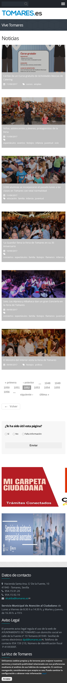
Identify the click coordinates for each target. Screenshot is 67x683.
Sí (8, 433)
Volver (14, 406)
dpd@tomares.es (33, 639)
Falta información (33, 433)
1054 (47, 387)
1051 (17, 387)
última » (44, 394)
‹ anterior (28, 382)
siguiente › (26, 394)
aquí (44, 673)
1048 (47, 383)
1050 (7, 387)
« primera (10, 382)
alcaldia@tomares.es (17, 598)
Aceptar (7, 679)
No (16, 433)
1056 (7, 392)
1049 (57, 383)
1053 (37, 387)
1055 (57, 387)
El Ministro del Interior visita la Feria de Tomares (29, 360)
